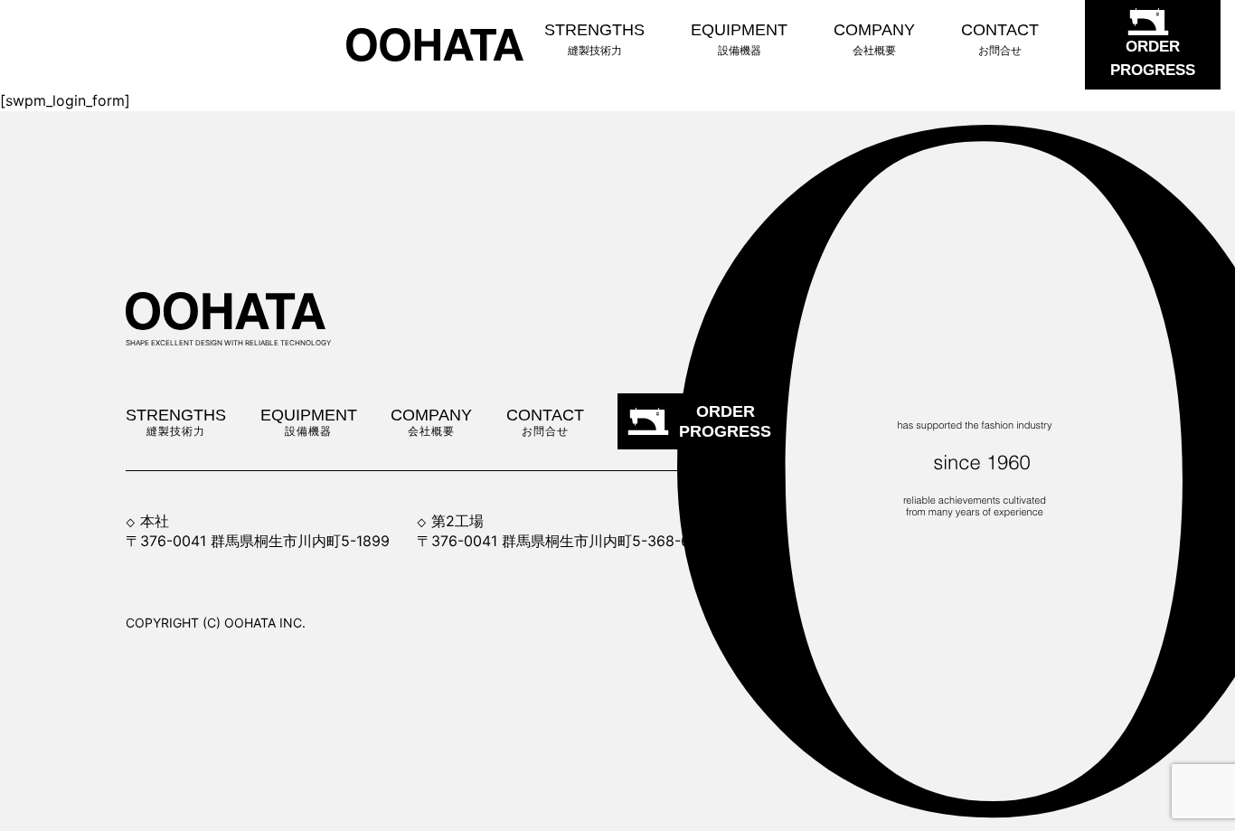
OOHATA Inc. (265, 622)
